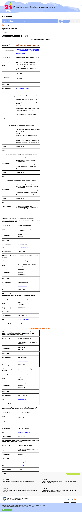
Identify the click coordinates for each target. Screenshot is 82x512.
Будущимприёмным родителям (9, 21)
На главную (7, 25)
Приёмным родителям (23, 21)
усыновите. (8, 16)
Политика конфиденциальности (70, 502)
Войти (66, 21)
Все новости (63, 473)
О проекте (50, 21)
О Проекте (15, 9)
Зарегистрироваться (74, 21)
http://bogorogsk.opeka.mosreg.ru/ (23, 88)
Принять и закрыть (7, 509)
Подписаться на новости (73, 474)
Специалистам (37, 21)
